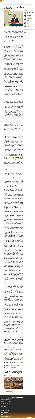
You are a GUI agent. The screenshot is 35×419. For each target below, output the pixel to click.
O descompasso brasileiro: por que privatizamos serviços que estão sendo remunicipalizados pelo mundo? (30, 19)
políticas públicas (8, 373)
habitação (16, 372)
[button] (5, 383)
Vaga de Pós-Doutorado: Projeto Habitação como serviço (30, 23)
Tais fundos (7, 161)
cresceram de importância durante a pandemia (15, 163)
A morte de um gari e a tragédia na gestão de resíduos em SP (29, 16)
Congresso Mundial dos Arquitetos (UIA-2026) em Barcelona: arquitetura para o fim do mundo (30, 26)
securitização (17, 373)
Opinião (19, 371)
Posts (21, 371)
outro (11, 37)
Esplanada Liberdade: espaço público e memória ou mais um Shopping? (30, 13)
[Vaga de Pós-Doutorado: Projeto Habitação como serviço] (25, 23)
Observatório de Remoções (14, 371)
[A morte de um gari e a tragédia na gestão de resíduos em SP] (25, 16)
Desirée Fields (11, 365)
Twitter (25, 32)
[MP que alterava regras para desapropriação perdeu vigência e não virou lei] (19, 380)
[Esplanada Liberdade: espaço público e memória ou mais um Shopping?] (25, 13)
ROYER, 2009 (6, 354)
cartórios (19, 241)
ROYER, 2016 (19, 205)
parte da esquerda (11, 125)
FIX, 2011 (22, 328)
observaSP (9, 371)
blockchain (7, 372)
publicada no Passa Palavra (11, 325)
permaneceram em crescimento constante (14, 158)
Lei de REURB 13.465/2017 (15, 62)
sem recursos (12, 287)
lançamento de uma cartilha (7, 343)
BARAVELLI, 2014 (20, 358)
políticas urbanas (13, 373)
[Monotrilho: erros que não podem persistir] (7, 386)
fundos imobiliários (11, 372)
